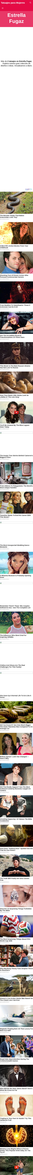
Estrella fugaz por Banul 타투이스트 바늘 (15, 76)
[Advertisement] (16, 43)
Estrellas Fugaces (14, 114)
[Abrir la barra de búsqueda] (30, 3)
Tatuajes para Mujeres (13, 2)
